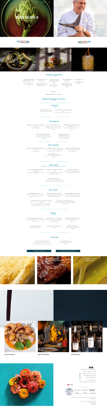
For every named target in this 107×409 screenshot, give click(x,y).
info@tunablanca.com (90, 377)
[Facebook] (90, 367)
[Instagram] (92, 367)
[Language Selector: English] (25, 2)
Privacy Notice (93, 403)
